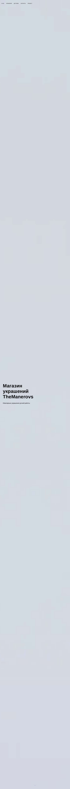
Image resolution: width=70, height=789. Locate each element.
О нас (2, 3)
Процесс (30, 3)
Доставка (16, 3)
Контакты (23, 3)
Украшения (9, 3)
